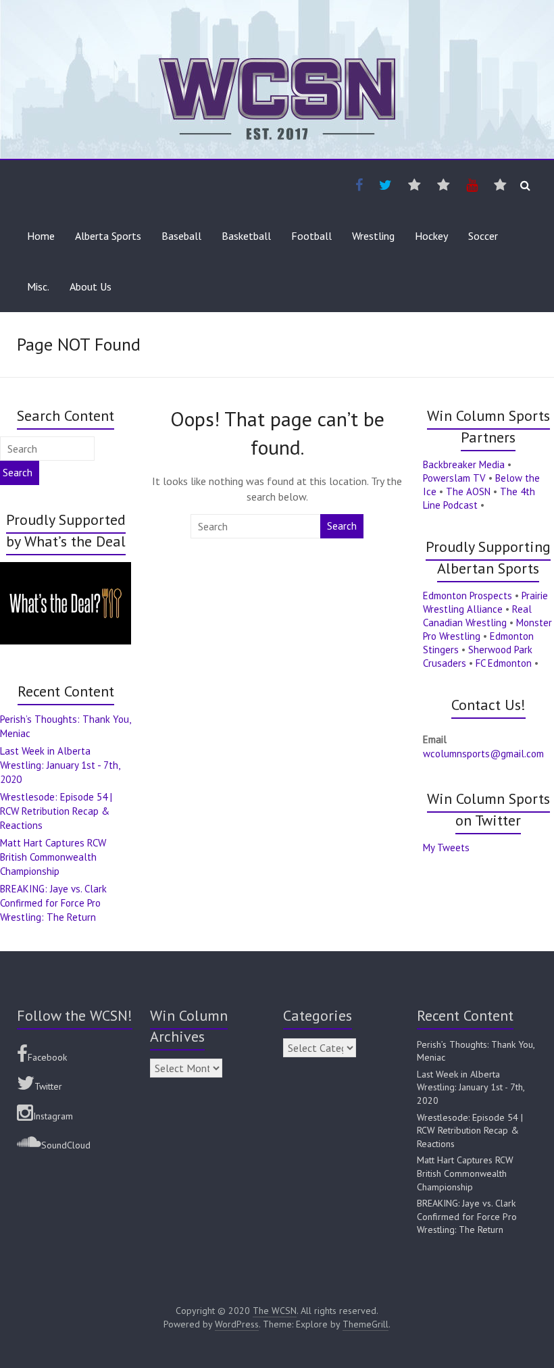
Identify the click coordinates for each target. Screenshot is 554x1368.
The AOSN (468, 491)
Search (342, 526)
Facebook (47, 1057)
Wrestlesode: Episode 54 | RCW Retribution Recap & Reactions (56, 811)
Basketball (246, 236)
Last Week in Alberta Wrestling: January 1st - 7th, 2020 (60, 765)
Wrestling (373, 236)
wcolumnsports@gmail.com (483, 753)
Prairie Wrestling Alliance (485, 602)
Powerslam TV (454, 478)
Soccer (483, 236)
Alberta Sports (108, 236)
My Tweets (446, 847)
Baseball (181, 236)
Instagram (53, 1116)
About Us (90, 286)
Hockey (431, 236)
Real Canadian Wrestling (477, 616)
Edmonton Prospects (467, 595)
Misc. (38, 286)
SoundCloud (66, 1145)
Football (311, 236)
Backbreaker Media (464, 464)
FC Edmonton (504, 663)
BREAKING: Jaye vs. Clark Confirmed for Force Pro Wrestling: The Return (53, 902)
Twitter (48, 1086)
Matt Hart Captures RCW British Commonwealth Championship (53, 857)
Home (41, 236)
